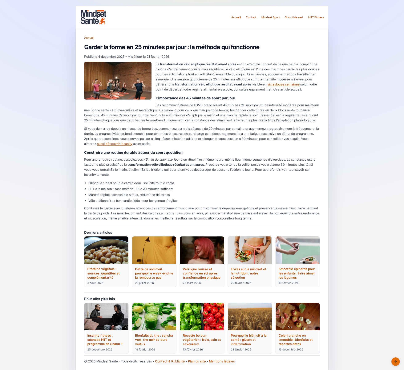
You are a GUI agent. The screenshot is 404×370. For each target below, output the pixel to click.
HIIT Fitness (316, 17)
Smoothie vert (294, 17)
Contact (251, 17)
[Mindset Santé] (93, 17)
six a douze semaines (283, 84)
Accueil (236, 17)
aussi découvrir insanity (114, 144)
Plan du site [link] (197, 361)
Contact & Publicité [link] (170, 361)
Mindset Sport (270, 17)
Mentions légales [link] (222, 361)
